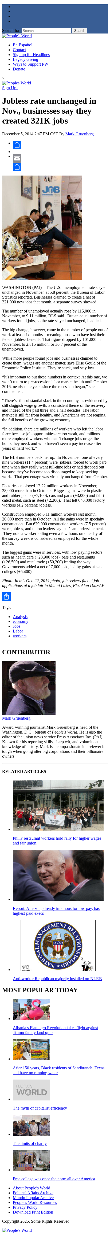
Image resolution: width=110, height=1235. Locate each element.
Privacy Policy (25, 1207)
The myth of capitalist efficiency (40, 1108)
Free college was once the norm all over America (54, 1179)
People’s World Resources (35, 1202)
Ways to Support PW (30, 64)
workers (19, 636)
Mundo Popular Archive (33, 1197)
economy (20, 621)
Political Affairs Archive (33, 1193)
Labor (18, 631)
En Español (22, 45)
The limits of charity (30, 1143)
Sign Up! (10, 87)
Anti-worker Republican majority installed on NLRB (57, 978)
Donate (19, 69)
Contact (19, 49)
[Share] (60, 145)
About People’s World (31, 1188)
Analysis (20, 616)
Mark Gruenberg (79, 134)
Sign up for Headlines (31, 54)
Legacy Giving (25, 59)
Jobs (16, 626)
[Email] (60, 158)
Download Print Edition (33, 1212)
